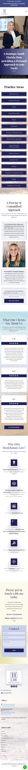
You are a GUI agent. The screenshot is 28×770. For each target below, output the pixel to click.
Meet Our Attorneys (14, 300)
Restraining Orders (14, 159)
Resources (3, 740)
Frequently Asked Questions (7, 738)
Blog (2, 749)
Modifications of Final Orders (14, 185)
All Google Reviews (14, 427)
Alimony (14, 107)
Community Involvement (21, 764)
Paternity (14, 119)
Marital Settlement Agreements (14, 139)
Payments (3, 747)
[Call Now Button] (25, 767)
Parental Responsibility (14, 113)
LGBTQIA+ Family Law (14, 153)
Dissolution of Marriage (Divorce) (14, 132)
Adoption (14, 179)
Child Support (14, 126)
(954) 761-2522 (7, 690)
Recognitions (4, 744)
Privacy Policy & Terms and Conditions (8, 764)
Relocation (14, 166)
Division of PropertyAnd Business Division (14, 146)
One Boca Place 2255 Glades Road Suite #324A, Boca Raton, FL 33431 (8, 712)
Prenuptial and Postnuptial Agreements (14, 172)
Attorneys (3, 733)
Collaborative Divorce (14, 94)
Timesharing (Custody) (14, 100)
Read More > (24, 77)
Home (2, 731)
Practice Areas (4, 735)
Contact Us (3, 751)
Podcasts (3, 742)
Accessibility (14, 766)
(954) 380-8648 (7, 693)
